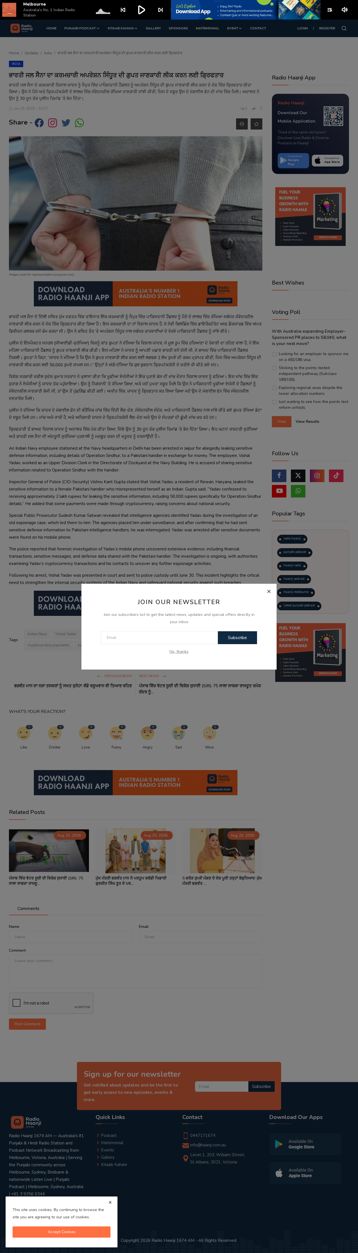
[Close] (268, 591)
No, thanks (179, 651)
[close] (110, 1202)
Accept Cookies (62, 1232)
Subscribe (237, 638)
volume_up (345, 10)
